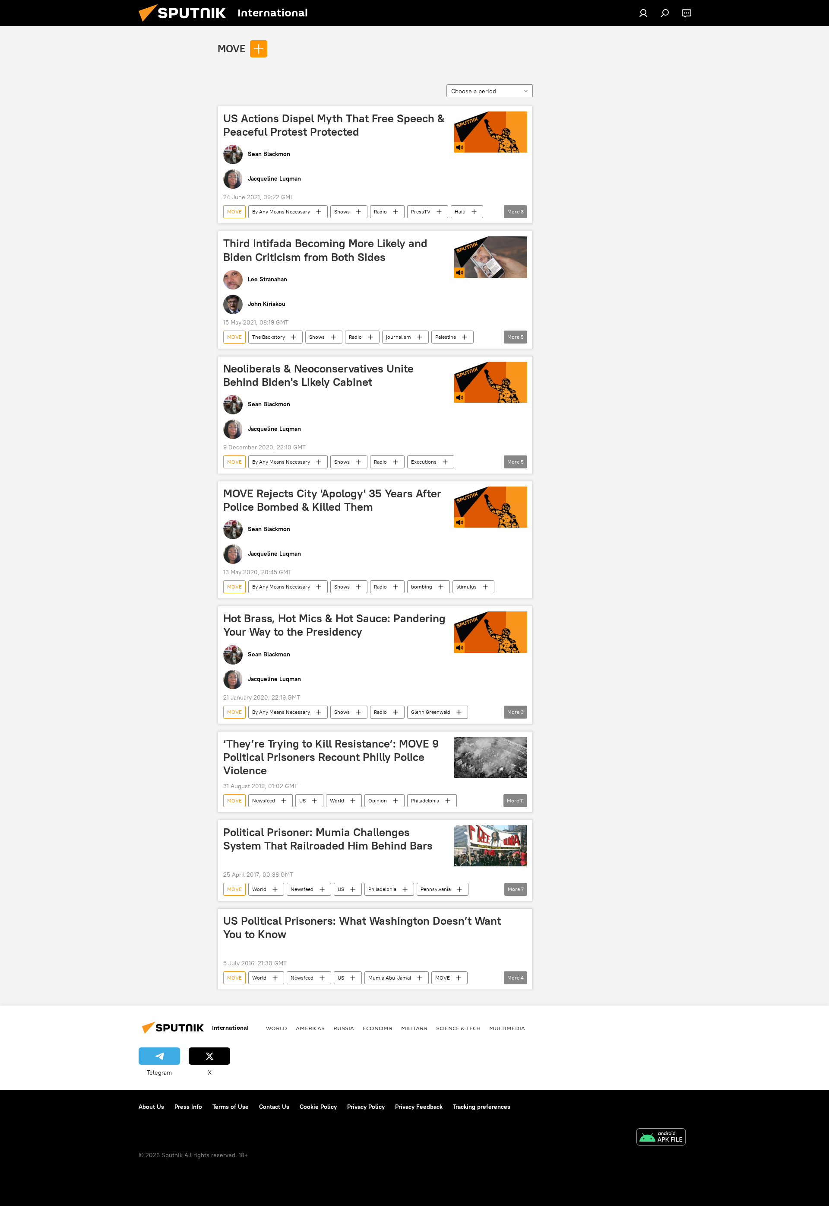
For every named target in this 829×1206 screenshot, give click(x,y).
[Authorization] (643, 13)
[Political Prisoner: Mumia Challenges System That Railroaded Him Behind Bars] (490, 845)
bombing (421, 586)
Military (414, 1028)
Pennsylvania (436, 889)
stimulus (466, 586)
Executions (424, 461)
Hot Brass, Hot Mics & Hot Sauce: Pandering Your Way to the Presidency (334, 625)
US (302, 800)
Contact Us (274, 1107)
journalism (398, 337)
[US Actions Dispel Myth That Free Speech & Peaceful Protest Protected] (490, 132)
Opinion (377, 800)
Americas (310, 1028)
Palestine (445, 337)
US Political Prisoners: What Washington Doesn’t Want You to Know (362, 927)
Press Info (188, 1107)
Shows (342, 211)
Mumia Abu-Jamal (389, 977)
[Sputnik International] (185, 24)
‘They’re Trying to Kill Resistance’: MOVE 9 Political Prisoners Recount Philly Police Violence (331, 757)
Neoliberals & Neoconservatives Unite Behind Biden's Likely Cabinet (318, 375)
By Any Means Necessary (281, 211)
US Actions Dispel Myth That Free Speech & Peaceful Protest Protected (334, 125)
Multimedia (507, 1028)
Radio (380, 211)
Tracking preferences (481, 1107)
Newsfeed (263, 800)
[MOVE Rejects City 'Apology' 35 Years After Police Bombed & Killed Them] (490, 507)
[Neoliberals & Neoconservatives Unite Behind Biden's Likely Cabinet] (490, 382)
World (337, 800)
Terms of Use (230, 1107)
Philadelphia (425, 800)
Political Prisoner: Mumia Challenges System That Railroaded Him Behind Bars (328, 839)
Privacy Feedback (419, 1107)
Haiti (460, 211)
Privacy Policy (366, 1107)
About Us (151, 1107)
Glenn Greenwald (430, 712)
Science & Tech (458, 1028)
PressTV (420, 211)
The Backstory (268, 337)
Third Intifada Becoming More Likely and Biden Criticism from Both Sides (325, 250)
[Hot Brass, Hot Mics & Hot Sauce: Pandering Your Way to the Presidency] (490, 631)
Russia (343, 1028)
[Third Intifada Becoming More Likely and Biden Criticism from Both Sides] (490, 256)
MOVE (231, 48)
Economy (377, 1028)
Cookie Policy (318, 1107)
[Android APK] (661, 1138)
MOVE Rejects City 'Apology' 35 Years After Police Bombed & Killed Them (332, 500)
